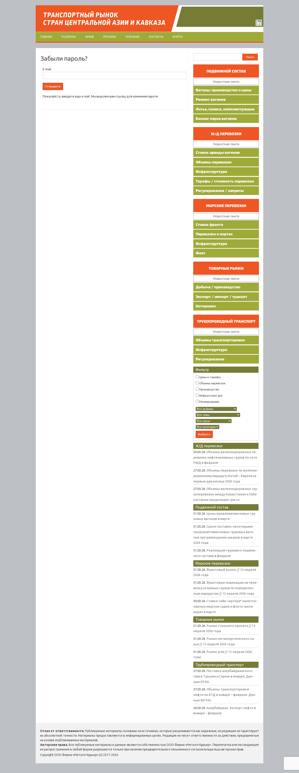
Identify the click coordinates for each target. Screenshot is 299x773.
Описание (132, 36)
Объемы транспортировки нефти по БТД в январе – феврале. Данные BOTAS (224, 694)
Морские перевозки (212, 563)
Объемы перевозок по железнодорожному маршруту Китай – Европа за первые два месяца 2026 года (225, 475)
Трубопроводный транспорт (219, 665)
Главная (46, 36)
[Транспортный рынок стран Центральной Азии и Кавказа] (149, 30)
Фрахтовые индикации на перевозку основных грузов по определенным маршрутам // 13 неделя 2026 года (225, 588)
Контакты (156, 36)
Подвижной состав (211, 507)
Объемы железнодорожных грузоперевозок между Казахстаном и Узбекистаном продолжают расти (225, 494)
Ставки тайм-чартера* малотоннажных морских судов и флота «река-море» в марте (225, 606)
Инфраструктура (210, 395)
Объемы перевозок (212, 383)
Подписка (68, 36)
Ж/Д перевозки (208, 446)
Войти (177, 36)
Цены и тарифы (210, 377)
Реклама (109, 36)
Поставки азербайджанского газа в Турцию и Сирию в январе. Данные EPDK (223, 676)
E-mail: (47, 69)
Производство (209, 389)
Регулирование (209, 401)
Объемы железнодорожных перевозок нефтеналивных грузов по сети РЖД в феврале (225, 457)
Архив (89, 36)
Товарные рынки (209, 619)
